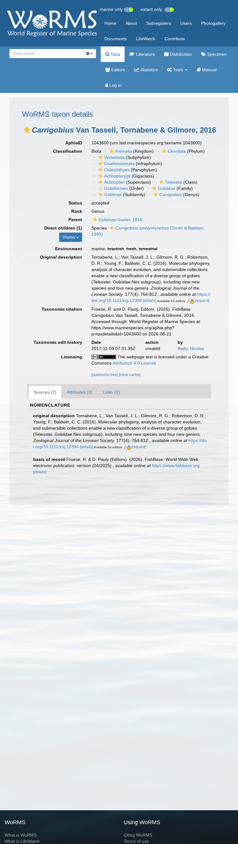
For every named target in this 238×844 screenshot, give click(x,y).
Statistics (148, 69)
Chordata (177, 151)
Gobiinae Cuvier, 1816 (120, 219)
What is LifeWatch (22, 841)
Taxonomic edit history (57, 342)
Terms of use (136, 841)
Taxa (114, 54)
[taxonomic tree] (105, 375)
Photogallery (213, 23)
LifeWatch (145, 38)
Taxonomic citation (62, 309)
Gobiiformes (116, 188)
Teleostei (173, 182)
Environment (68, 248)
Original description (61, 257)
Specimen (216, 54)
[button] (27, 129)
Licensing (71, 356)
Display (69, 237)
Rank (76, 211)
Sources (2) (44, 392)
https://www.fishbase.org (176, 465)
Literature (145, 54)
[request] (202, 301)
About (131, 23)
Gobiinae (113, 194)
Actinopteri (114, 182)
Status (75, 202)
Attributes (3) (79, 392)
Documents (115, 38)
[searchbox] (44, 53)
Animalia (123, 151)
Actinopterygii (117, 175)
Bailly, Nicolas (191, 348)
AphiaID (73, 142)
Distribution (180, 54)
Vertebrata (114, 157)
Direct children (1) (63, 227)
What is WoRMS (21, 835)
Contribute (175, 38)
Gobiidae (166, 188)
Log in (114, 85)
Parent (75, 219)
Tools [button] (178, 69)
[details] (149, 301)
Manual (209, 69)
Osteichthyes (117, 169)
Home (110, 23)
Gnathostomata (119, 163)
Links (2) (111, 392)
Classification (67, 151)
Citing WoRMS (138, 835)
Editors (117, 69)
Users (186, 23)
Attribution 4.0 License (134, 363)
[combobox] (46, 53)
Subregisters (158, 23)
